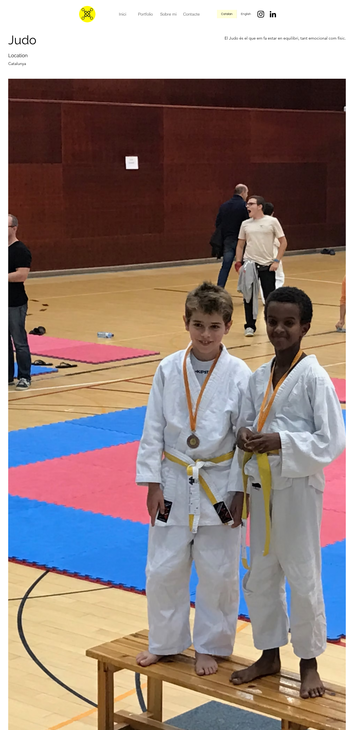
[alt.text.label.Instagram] (260, 14)
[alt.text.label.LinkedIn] (272, 14)
